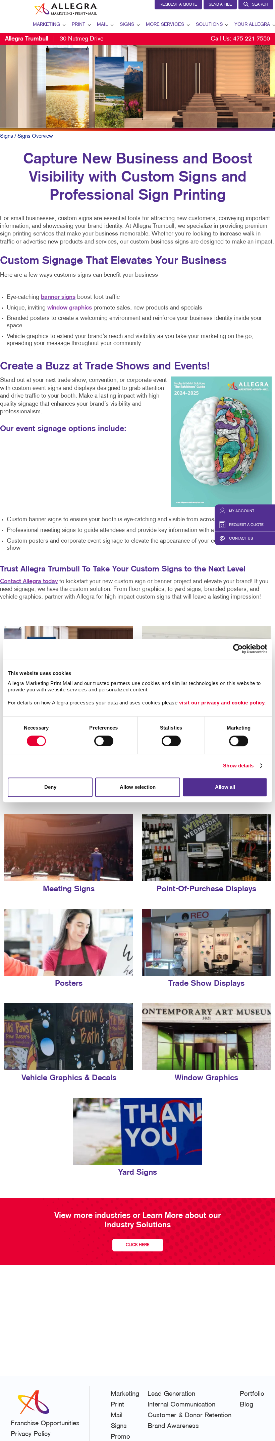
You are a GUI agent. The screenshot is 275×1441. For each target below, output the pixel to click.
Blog (246, 1405)
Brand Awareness (173, 1426)
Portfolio (252, 1394)
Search (260, 5)
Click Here (137, 1245)
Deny (50, 787)
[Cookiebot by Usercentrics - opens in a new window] (238, 649)
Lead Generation (171, 1394)
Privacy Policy (31, 1434)
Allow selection (138, 787)
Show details (238, 765)
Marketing (46, 24)
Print (78, 24)
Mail (102, 24)
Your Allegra (252, 24)
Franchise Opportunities (45, 1424)
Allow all (225, 787)
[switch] (103, 741)
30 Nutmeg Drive (54, 39)
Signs (127, 24)
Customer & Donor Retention (189, 1416)
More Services (165, 24)
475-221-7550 (251, 39)
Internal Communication (181, 1405)
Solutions (209, 24)
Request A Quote (178, 5)
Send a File (220, 5)
